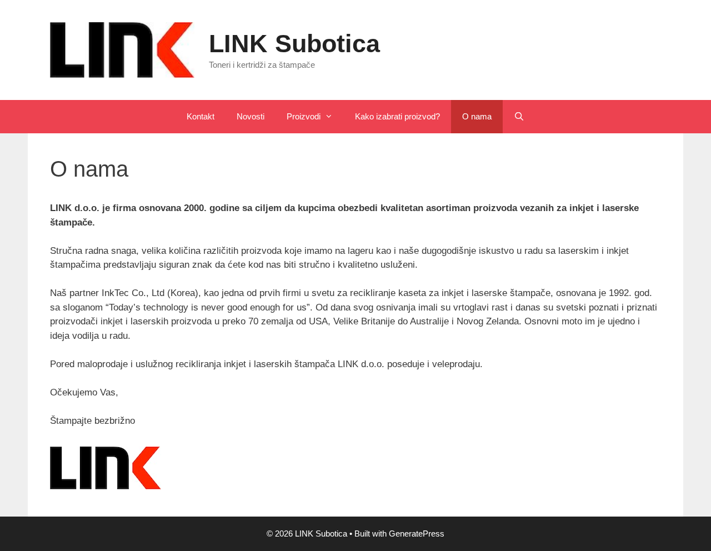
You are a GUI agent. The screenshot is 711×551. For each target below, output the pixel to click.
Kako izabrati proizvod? (397, 116)
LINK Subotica (294, 43)
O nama (477, 116)
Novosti (250, 116)
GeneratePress (416, 533)
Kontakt (200, 116)
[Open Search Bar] (519, 116)
